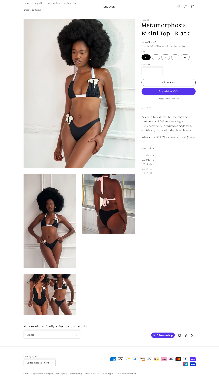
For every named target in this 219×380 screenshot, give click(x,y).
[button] (178, 6)
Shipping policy (108, 374)
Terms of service (92, 374)
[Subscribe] (76, 334)
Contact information (127, 374)
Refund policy (61, 374)
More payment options (169, 99)
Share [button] (147, 107)
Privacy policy (76, 374)
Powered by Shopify (44, 374)
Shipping (160, 46)
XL (185, 57)
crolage (33, 374)
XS (146, 57)
